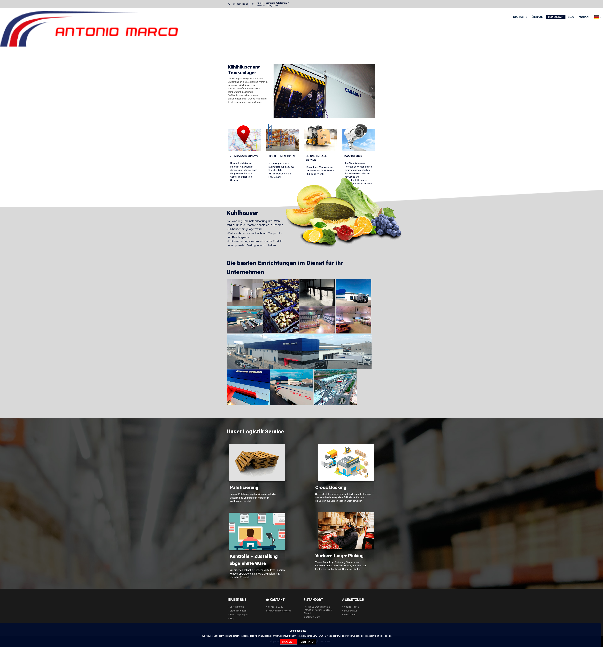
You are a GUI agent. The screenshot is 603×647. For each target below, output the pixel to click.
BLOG (571, 16)
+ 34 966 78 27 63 (274, 607)
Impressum (350, 614)
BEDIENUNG (555, 16)
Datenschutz (350, 610)
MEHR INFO (307, 641)
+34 (240, 4)
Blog (232, 618)
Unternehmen (237, 607)
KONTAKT (584, 16)
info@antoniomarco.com (278, 610)
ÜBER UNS (537, 16)
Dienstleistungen (238, 610)
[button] (277, 101)
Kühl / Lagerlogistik (239, 614)
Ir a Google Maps (312, 617)
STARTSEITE (520, 16)
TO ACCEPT (288, 641)
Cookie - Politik (351, 607)
